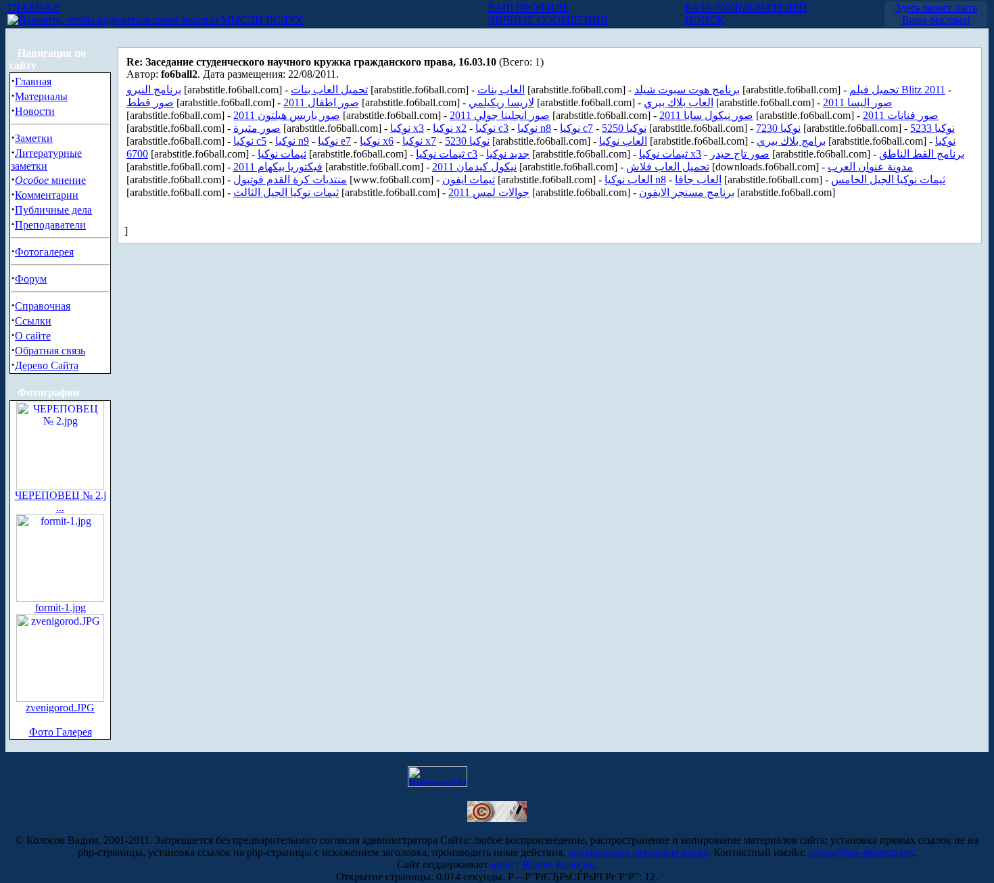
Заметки (34, 138)
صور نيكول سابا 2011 (706, 115)
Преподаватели (50, 225)
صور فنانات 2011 (901, 115)
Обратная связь (50, 350)
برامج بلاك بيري (791, 141)
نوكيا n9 (292, 141)
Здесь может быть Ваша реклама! (936, 14)
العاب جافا (698, 179)
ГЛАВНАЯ (33, 8)
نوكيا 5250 (624, 128)
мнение (50, 180)
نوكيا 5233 (932, 128)
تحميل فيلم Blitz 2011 (897, 89)
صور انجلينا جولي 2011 (500, 115)
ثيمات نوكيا (282, 154)
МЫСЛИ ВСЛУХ (261, 20)
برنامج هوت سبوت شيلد (687, 89)
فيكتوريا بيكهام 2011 (278, 166)
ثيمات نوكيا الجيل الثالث (286, 192)
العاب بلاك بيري (678, 102)
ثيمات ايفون (468, 179)
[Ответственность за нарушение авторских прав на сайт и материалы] (497, 818)
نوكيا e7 (334, 141)
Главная (33, 81)
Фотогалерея (44, 252)
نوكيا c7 (576, 128)
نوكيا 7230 (778, 128)
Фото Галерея (60, 732)
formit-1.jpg (60, 607)
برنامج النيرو (153, 89)
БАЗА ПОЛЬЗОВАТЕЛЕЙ (746, 8)
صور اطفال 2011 (321, 102)
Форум (31, 279)
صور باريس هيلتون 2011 (286, 115)
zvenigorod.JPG (60, 707)
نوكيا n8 (534, 128)
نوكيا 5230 (467, 141)
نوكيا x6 (377, 141)
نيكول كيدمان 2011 (474, 166)
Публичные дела (53, 210)
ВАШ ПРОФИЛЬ (528, 8)
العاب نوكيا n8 (635, 179)
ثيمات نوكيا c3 (446, 154)
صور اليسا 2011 (858, 102)
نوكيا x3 (407, 128)
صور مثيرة (257, 128)
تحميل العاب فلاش (667, 166)
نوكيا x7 (419, 141)
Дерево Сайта (46, 365)
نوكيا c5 (249, 141)
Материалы (41, 96)
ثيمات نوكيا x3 (670, 154)
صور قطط (150, 102)
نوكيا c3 (491, 128)
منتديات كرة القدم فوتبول (290, 179)
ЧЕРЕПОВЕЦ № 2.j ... (60, 501)
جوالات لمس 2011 (488, 192)
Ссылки (33, 321)
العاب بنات (501, 89)
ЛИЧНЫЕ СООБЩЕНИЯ (548, 20)
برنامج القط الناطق (921, 154)
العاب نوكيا (623, 141)
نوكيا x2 (450, 128)
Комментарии (46, 195)
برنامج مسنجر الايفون (686, 192)
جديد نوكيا (507, 154)
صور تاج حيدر (740, 154)
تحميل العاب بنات (329, 89)
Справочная (42, 306)
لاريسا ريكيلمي (501, 102)
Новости (35, 111)
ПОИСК (704, 20)
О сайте (33, 335)
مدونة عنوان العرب (870, 166)
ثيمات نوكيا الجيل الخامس (888, 179)
